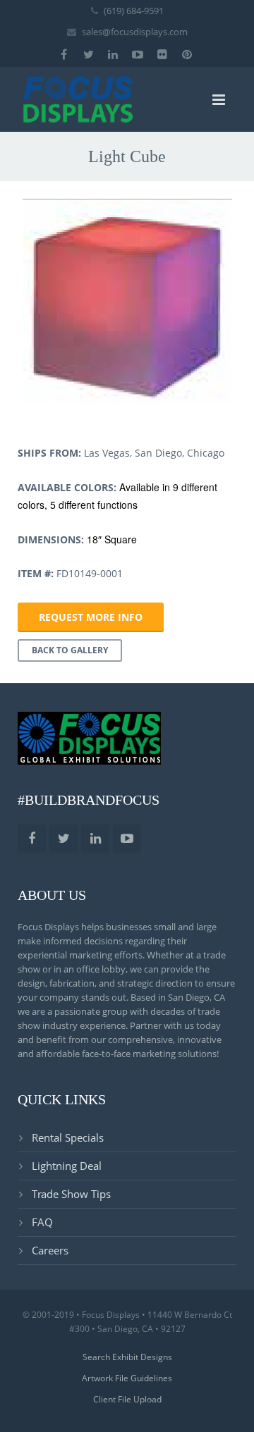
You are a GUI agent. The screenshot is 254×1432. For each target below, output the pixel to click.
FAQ (42, 1222)
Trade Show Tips (71, 1194)
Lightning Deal (67, 1166)
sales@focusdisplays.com (135, 31)
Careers (50, 1250)
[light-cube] (127, 303)
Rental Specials (68, 1137)
